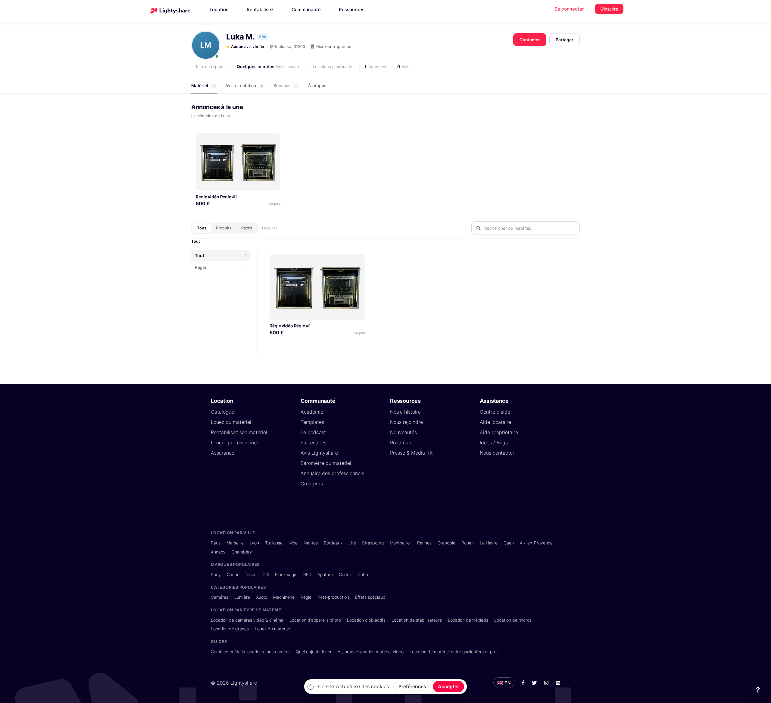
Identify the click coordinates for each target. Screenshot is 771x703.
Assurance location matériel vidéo (371, 651)
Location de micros (513, 620)
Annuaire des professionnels (332, 473)
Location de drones (230, 628)
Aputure (325, 574)
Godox (345, 574)
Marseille (235, 542)
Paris (215, 542)
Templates (312, 422)
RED (307, 574)
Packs (246, 227)
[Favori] (273, 140)
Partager (564, 39)
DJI (266, 574)
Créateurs (312, 484)
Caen (509, 542)
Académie (312, 412)
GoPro (363, 574)
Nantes (311, 542)
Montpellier (400, 542)
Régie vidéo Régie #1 (216, 196)
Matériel (203, 85)
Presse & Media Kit (411, 453)
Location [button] (219, 9)
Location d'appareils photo (315, 620)
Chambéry (242, 551)
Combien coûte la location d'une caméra (250, 651)
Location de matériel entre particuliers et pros (454, 651)
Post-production (333, 597)
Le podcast (313, 432)
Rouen (467, 542)
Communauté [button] (306, 9)
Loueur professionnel (234, 443)
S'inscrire (609, 8)
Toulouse (273, 542)
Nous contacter (497, 453)
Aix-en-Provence (536, 542)
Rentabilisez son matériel (239, 432)
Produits (224, 227)
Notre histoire (405, 412)
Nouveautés (403, 432)
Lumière (242, 597)
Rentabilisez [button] (260, 9)
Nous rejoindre (406, 422)
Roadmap (400, 443)
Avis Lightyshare (319, 453)
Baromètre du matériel (326, 463)
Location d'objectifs (366, 620)
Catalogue (222, 412)
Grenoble (446, 542)
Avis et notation (244, 85)
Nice (293, 542)
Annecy (218, 551)
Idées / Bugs (494, 443)
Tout (195, 241)
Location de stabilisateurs (417, 620)
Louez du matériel (231, 422)
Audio (261, 597)
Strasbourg (373, 542)
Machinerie (284, 597)
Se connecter (569, 9)
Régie (306, 597)
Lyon (254, 542)
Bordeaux (333, 542)
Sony (216, 574)
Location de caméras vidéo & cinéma (247, 620)
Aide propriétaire (499, 432)
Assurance (222, 453)
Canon (233, 574)
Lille (352, 542)
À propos (317, 85)
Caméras (219, 597)
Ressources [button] (351, 9)
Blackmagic (286, 574)
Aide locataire (495, 422)
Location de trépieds (468, 620)
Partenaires (313, 443)
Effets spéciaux (370, 597)
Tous (201, 227)
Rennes (424, 542)
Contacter (530, 39)
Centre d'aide (495, 412)
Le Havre (489, 542)
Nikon (251, 574)
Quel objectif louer (314, 651)
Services (285, 85)
